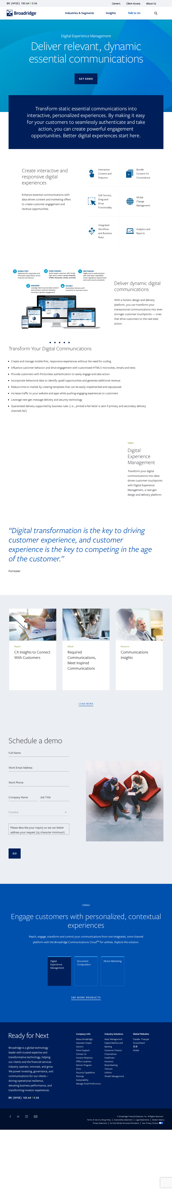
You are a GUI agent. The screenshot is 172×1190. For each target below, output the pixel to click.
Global (136, 1050)
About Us (151, 3)
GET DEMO (86, 79)
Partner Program (84, 1065)
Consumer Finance (113, 1050)
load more (86, 703)
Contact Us (81, 1054)
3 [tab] (60, 343)
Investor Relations (87, 1058)
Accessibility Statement (123, 1120)
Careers (116, 3)
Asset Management (113, 1039)
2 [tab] (56, 343)
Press (78, 1068)
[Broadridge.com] (27, 11)
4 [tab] (65, 343)
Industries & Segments (79, 13)
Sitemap (80, 1076)
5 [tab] (70, 343)
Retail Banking (111, 1065)
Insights (111, 13)
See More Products (86, 997)
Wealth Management (114, 1076)
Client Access (133, 3)
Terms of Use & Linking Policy (99, 1120)
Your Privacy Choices (150, 1123)
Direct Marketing (112, 961)
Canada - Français (144, 1039)
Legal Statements (142, 1120)
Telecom (108, 1068)
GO (15, 853)
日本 (138, 1047)
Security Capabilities (85, 1072)
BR (8, 3)
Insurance (108, 1061)
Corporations (110, 1054)
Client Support (83, 1050)
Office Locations (83, 1061)
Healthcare (109, 1057)
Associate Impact (84, 1042)
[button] (39, 753)
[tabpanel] (60, 299)
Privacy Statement (100, 1123)
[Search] (155, 13)
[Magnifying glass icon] (155, 13)
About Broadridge (84, 1039)
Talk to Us (134, 13)
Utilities (108, 1072)
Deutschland (141, 1043)
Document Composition (84, 962)
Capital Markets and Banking (113, 1044)
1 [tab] (51, 343)
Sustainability (82, 1080)
